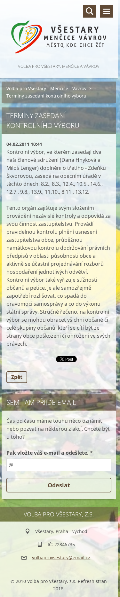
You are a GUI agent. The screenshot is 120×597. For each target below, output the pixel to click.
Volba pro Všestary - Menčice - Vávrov (46, 88)
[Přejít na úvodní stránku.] (59, 31)
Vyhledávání (89, 11)
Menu (106, 11)
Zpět (16, 377)
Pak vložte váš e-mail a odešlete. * (49, 452)
